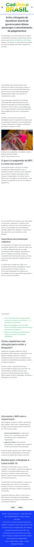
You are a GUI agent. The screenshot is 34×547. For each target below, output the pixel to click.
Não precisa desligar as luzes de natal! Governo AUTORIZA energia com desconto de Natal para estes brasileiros (18, 327)
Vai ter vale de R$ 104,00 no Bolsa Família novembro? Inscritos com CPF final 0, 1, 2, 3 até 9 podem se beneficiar (17, 320)
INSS (20, 507)
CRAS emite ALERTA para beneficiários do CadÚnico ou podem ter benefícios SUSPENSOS (17, 334)
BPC (13, 507)
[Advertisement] (17, 66)
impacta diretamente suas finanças (20, 40)
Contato (26, 541)
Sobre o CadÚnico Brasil (11, 541)
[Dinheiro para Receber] (17, 7)
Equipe (21, 541)
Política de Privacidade (17, 544)
